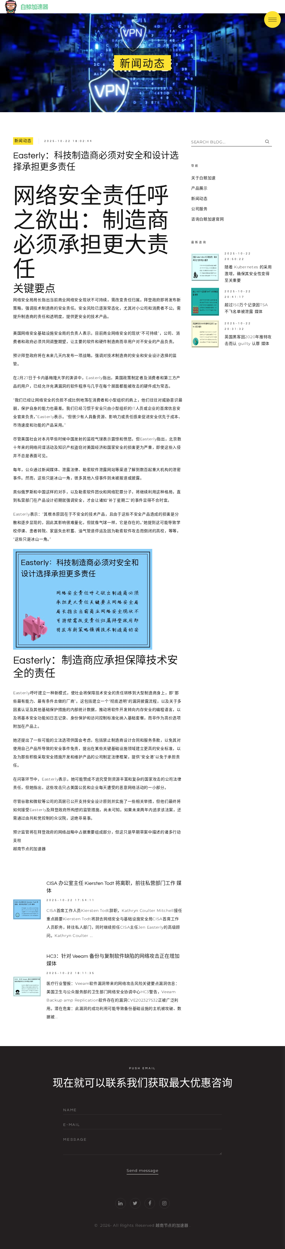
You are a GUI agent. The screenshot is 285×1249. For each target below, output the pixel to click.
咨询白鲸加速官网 (207, 219)
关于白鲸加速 (203, 177)
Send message (143, 1170)
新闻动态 (23, 141)
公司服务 (199, 208)
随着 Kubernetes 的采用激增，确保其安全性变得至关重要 (248, 273)
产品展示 (199, 188)
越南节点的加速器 (172, 1225)
